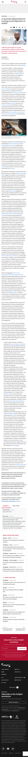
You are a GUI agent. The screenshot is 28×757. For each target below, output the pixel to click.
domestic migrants (8, 394)
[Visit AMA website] (17, 716)
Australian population (18, 73)
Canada (3, 215)
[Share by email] (22, 27)
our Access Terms (21, 654)
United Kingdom (5, 213)
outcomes (12, 168)
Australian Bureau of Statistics (17, 344)
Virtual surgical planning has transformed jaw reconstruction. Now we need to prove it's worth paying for (14, 548)
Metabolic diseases (13, 553)
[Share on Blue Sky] (14, 27)
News (6, 587)
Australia (13, 103)
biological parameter (12, 292)
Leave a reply (15, 506)
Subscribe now (22, 648)
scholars (14, 415)
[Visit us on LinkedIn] (13, 748)
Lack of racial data (6, 89)
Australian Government (20, 464)
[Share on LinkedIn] (19, 27)
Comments (6, 506)
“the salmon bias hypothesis (17, 401)
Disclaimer (11, 753)
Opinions (6, 580)
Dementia (10, 538)
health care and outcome (18, 92)
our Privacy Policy (6, 655)
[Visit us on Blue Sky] (8, 748)
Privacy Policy (10, 657)
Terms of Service (18, 657)
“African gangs (15, 445)
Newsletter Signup (13, 702)
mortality (3, 167)
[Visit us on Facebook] (3, 748)
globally (23, 65)
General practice (12, 567)
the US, (12, 213)
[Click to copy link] (25, 27)
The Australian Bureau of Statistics (10, 256)
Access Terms (18, 753)
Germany (13, 191)
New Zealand (17, 213)
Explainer (6, 567)
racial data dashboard (9, 413)
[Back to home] (5, 665)
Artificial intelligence (13, 560)
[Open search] (25, 2)
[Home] (14, 2)
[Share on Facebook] (16, 27)
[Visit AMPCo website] (6, 716)
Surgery (10, 545)
